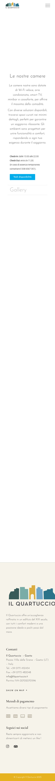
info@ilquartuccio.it (17, 676)
